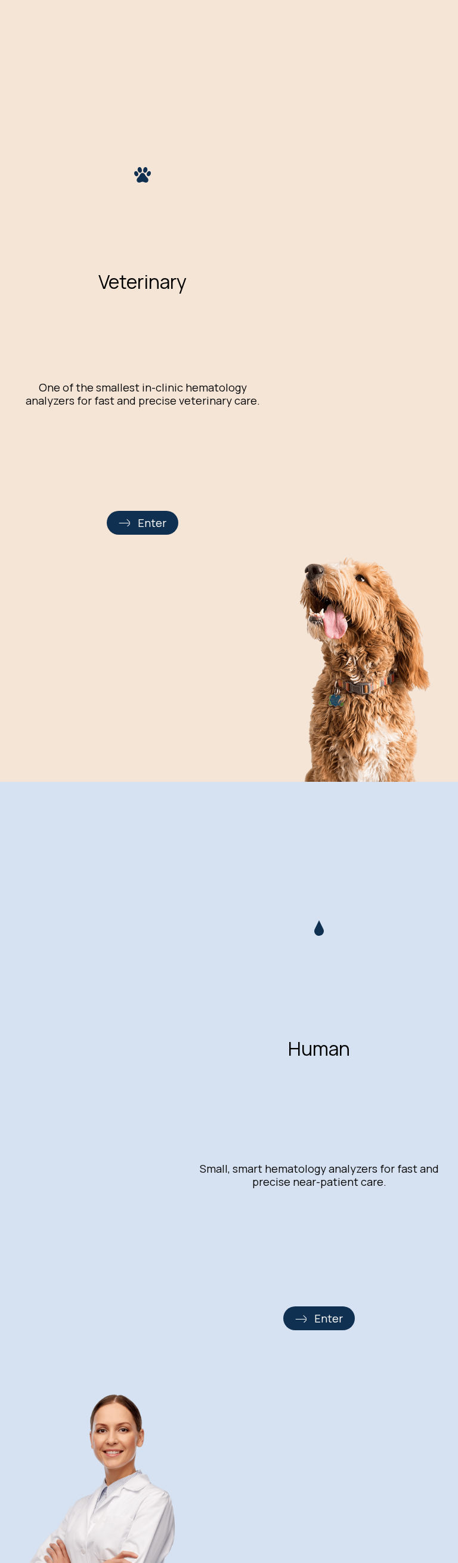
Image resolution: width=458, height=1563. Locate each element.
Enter (152, 523)
